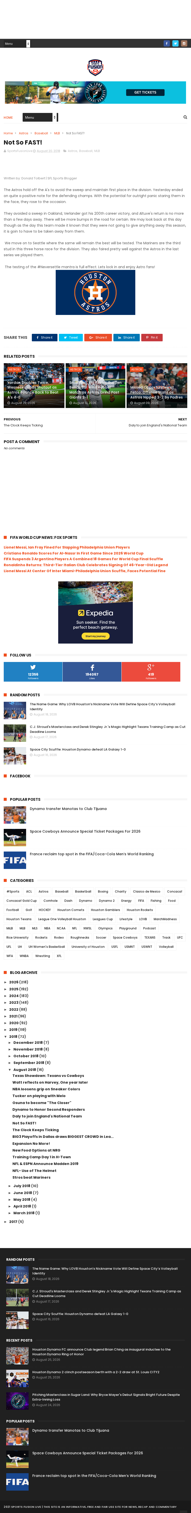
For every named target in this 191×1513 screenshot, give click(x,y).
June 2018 (23, 1192)
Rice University (17, 937)
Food (172, 901)
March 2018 (24, 1212)
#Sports (12, 891)
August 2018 (25, 1069)
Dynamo (85, 901)
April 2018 (22, 1206)
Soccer (101, 937)
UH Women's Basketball (47, 947)
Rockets (41, 937)
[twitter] (175, 43)
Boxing (103, 891)
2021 (13, 1016)
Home (8, 117)
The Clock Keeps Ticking (35, 1129)
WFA (9, 956)
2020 (14, 1022)
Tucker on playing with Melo (39, 1095)
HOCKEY (45, 910)
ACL (29, 891)
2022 (14, 1009)
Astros (23, 133)
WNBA (24, 956)
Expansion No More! (31, 1143)
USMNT (130, 947)
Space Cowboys (125, 937)
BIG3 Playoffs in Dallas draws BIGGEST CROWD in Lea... (63, 1136)
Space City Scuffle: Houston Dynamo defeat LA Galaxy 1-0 (78, 749)
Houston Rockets (140, 910)
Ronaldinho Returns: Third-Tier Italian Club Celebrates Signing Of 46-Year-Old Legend (86, 564)
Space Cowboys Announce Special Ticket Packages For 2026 (85, 831)
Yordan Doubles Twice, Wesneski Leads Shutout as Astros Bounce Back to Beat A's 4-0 (32, 390)
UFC (180, 937)
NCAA (61, 928)
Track (166, 937)
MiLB (9, 928)
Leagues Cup (103, 919)
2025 (14, 989)
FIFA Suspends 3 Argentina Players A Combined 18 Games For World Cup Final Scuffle (83, 558)
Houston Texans (19, 919)
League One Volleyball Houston (62, 919)
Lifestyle (126, 919)
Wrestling (42, 956)
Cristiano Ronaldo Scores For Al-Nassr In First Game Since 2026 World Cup (73, 553)
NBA (47, 928)
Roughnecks (80, 937)
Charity (120, 891)
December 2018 (28, 1042)
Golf (29, 910)
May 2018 (22, 1199)
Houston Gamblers (105, 910)
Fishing (156, 901)
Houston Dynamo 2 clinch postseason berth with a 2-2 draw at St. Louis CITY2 (95, 1372)
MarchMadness (165, 919)
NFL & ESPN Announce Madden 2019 (45, 1163)
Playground (128, 928)
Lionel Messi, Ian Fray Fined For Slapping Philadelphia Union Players (67, 547)
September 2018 (29, 1062)
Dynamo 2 (107, 901)
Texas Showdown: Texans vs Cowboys (48, 1075)
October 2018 (26, 1056)
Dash (68, 901)
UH (20, 947)
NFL (74, 928)
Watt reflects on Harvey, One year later (50, 1082)
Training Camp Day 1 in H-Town (41, 1157)
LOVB (143, 919)
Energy (126, 901)
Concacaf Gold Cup (21, 901)
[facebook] (167, 43)
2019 (13, 1029)
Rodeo (59, 937)
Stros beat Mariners (31, 1177)
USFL (114, 947)
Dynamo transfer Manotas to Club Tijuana (68, 808)
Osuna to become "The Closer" (41, 1102)
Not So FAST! (24, 1123)
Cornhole (51, 901)
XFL (59, 956)
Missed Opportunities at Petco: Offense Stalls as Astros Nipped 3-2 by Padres (156, 392)
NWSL (88, 928)
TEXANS (149, 937)
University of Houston (88, 947)
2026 (14, 982)
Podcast (149, 928)
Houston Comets (70, 910)
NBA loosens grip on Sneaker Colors (46, 1089)
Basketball (83, 891)
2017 (13, 1221)
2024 (14, 995)
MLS (35, 928)
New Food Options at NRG (36, 1150)
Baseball (41, 133)
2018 (13, 1036)
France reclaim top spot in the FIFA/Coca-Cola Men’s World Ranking (92, 854)
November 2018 (28, 1049)
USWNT (147, 947)
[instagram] (184, 43)
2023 (14, 1002)
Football (12, 910)
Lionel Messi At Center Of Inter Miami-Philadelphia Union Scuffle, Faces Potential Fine (85, 570)
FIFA (141, 901)
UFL (8, 947)
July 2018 (22, 1185)
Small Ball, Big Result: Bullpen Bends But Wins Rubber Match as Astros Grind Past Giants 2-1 (95, 390)
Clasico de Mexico (146, 891)
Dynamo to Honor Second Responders (48, 1109)
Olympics (105, 928)
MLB (57, 133)
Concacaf (174, 891)
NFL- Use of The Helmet (34, 1170)
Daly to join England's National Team (47, 1116)
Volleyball (166, 947)
